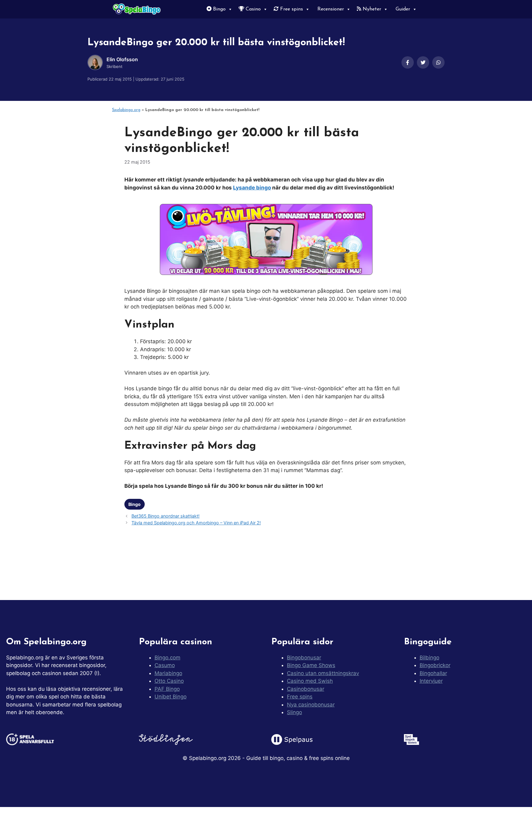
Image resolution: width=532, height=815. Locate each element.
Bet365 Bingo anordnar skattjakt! (165, 516)
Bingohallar (433, 673)
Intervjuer (431, 681)
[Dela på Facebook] (407, 62)
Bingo (219, 9)
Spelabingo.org (126, 110)
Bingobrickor (435, 665)
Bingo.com (167, 657)
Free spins (291, 9)
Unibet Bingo (171, 697)
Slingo (294, 712)
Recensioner (330, 9)
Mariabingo (168, 673)
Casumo (165, 665)
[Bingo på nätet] (137, 9)
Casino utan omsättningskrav (323, 673)
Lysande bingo (252, 188)
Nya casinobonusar (311, 705)
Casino (252, 9)
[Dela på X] (423, 62)
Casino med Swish (310, 681)
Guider (402, 9)
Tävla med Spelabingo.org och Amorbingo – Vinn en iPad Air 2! (196, 522)
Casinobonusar (305, 689)
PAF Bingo (167, 689)
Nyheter (371, 9)
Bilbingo (429, 657)
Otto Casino (169, 681)
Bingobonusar (304, 657)
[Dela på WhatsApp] (438, 62)
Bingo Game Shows (311, 665)
